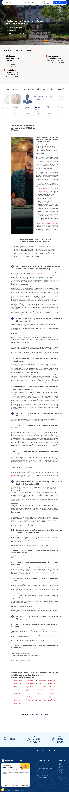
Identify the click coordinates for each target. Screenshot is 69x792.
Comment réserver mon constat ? (44, 768)
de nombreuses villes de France (48, 751)
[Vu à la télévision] (55, 41)
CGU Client (61, 779)
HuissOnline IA (64, 764)
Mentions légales (62, 777)
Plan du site (61, 772)
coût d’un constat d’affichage (19, 311)
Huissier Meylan (41, 689)
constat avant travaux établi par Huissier (22, 431)
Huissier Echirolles (53, 686)
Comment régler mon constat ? (44, 770)
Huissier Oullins (52, 700)
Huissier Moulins (29, 680)
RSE (62, 766)
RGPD (60, 782)
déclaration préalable (37, 273)
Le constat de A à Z (41, 763)
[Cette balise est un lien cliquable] (7, 760)
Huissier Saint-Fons (30, 700)
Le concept (39, 766)
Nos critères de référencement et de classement (47, 779)
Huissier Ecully (41, 697)
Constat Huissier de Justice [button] (18, 121)
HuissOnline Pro (63, 770)
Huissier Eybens (52, 689)
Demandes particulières (42, 775)
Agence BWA (21, 790)
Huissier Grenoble (53, 683)
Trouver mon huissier (59, 2)
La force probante (18, 245)
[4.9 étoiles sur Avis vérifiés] (45, 41)
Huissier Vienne (17, 689)
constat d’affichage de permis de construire (22, 272)
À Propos (61, 775)
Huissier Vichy (52, 680)
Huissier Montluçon (42, 680)
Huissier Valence (17, 683)
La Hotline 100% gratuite (42, 777)
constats (37, 147)
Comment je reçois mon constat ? (44, 773)
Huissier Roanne (17, 694)
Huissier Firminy (41, 694)
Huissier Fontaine (29, 692)
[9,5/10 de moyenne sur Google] (64, 41)
